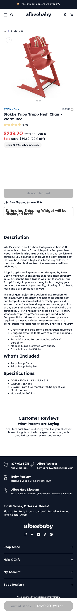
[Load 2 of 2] (39, 100)
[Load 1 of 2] (37, 100)
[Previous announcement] (5, 4)
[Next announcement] (72, 4)
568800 (66, 109)
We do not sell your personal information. (38, 596)
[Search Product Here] (12, 15)
